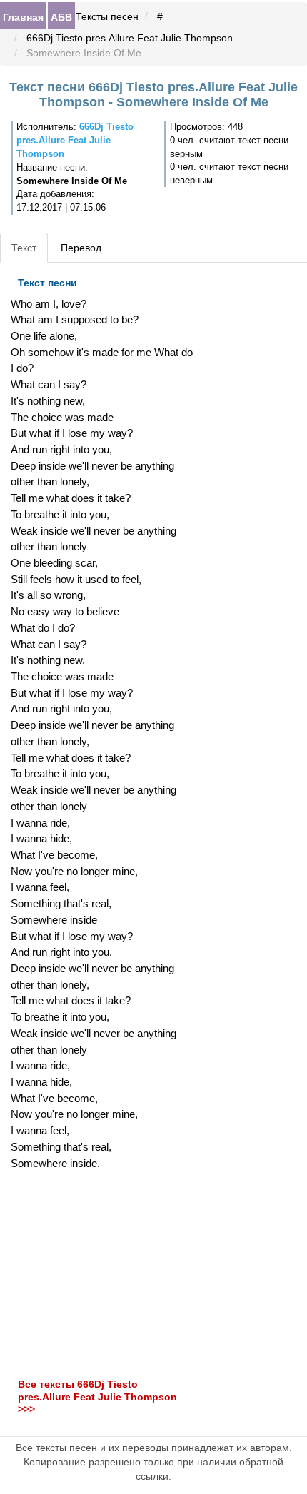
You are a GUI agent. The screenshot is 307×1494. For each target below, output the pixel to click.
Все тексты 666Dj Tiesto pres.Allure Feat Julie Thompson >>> (97, 1397)
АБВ (61, 16)
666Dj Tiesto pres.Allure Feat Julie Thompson (129, 38)
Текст (23, 247)
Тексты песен (107, 16)
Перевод (81, 247)
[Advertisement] (102, 1274)
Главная (23, 16)
